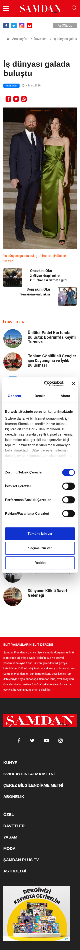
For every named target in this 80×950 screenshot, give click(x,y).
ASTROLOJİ (14, 871)
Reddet (40, 563)
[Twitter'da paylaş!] (16, 98)
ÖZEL (8, 814)
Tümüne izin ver (40, 534)
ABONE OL (65, 25)
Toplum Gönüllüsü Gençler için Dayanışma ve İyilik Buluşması (52, 360)
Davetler (40, 39)
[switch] (68, 486)
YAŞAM (10, 837)
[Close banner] (73, 383)
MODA (9, 848)
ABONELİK (13, 796)
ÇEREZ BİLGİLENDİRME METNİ (33, 785)
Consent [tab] (14, 396)
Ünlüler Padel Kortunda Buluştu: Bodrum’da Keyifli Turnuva (52, 337)
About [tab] (65, 396)
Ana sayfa (19, 39)
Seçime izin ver (40, 548)
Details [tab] (40, 396)
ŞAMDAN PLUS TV (21, 860)
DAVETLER (14, 826)
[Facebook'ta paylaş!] (8, 98)
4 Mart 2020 (33, 85)
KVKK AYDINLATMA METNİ (29, 774)
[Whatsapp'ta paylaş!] (24, 98)
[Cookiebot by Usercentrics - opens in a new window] (47, 383)
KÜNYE (10, 762)
